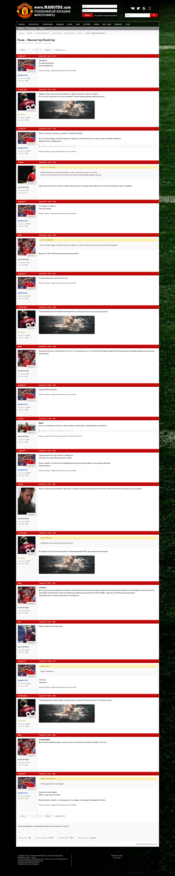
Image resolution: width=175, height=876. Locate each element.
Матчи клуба (57, 33)
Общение (118, 24)
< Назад (22, 50)
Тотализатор (33, 24)
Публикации (47, 24)
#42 (54, 89)
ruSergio (20, 162)
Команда (60, 24)
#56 (54, 622)
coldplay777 (22, 56)
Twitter (138, 8)
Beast (20, 235)
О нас (128, 24)
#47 (54, 273)
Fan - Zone (106, 24)
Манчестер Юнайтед (42, 33)
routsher (21, 418)
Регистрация (99, 15)
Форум (42, 28)
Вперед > (48, 50)
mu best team (22, 89)
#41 (54, 56)
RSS (144, 8)
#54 (54, 533)
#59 (54, 735)
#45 (54, 201)
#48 (54, 307)
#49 (54, 346)
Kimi (19, 622)
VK (132, 8)
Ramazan (93, 838)
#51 (54, 418)
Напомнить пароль (110, 15)
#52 (54, 450)
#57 (54, 661)
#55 (54, 583)
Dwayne (20, 484)
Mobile (149, 8)
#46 (54, 235)
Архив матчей (69, 33)
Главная (21, 24)
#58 (54, 696)
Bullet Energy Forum (151, 844)
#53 (54, 484)
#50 (54, 385)
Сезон (69, 24)
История (86, 24)
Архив (96, 24)
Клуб (78, 24)
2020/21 (80, 33)
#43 (54, 128)
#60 (54, 773)
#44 (54, 162)
